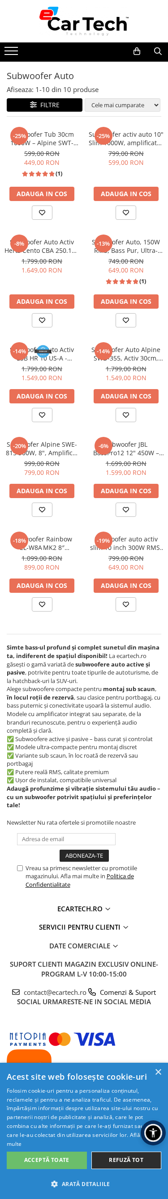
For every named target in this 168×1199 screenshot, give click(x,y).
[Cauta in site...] (158, 51)
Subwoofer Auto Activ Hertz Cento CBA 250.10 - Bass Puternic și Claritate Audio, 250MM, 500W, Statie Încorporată (41, 246)
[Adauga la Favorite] (42, 212)
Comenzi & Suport (127, 992)
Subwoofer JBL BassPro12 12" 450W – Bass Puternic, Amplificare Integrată (126, 448)
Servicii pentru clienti (80, 926)
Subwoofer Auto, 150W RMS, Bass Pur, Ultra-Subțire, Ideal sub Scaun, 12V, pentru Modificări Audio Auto (126, 246)
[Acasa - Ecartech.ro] (84, 21)
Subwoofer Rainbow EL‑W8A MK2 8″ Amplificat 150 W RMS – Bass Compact (42, 543)
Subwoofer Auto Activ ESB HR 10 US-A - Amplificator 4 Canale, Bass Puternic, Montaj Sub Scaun (42, 353)
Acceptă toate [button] (46, 1160)
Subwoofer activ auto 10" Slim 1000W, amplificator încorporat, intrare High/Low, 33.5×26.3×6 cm (126, 138)
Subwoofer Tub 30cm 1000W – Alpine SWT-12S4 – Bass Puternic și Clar (42, 138)
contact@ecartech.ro (89, 992)
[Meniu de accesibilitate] (153, 1132)
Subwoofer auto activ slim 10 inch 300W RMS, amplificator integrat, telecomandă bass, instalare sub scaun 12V (126, 543)
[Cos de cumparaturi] (136, 51)
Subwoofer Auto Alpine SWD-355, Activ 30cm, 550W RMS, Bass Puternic (125, 353)
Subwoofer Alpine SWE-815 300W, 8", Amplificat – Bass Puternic (42, 448)
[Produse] (12, 53)
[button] (84, 1183)
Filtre (48, 105)
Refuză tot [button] (126, 1160)
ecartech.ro (80, 908)
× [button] (158, 1072)
